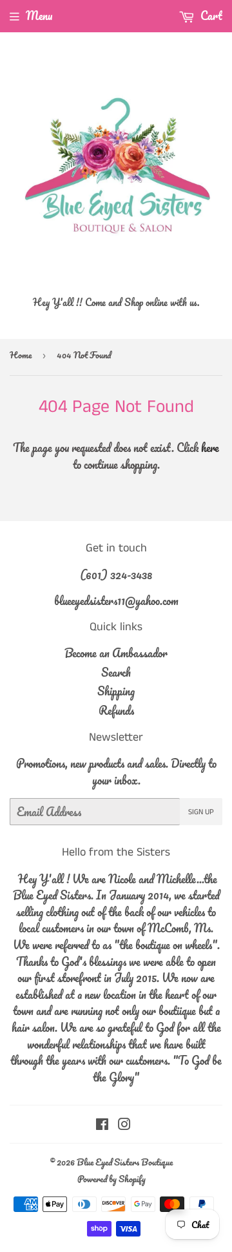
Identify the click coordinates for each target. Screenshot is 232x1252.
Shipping (116, 691)
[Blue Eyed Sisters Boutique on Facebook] (102, 1125)
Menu (39, 15)
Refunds (116, 710)
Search (116, 672)
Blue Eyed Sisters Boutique (125, 1162)
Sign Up (201, 811)
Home (21, 354)
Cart (210, 15)
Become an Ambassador (116, 653)
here (210, 447)
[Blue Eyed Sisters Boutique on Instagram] (124, 1125)
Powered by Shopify (111, 1178)
